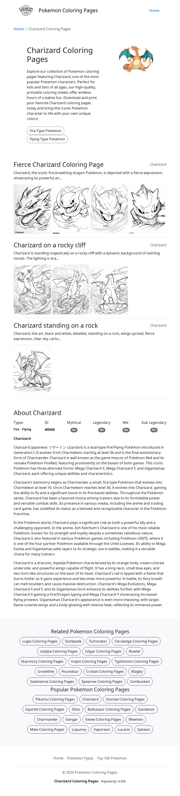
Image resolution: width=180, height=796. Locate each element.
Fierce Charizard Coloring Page (59, 164)
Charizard (158, 164)
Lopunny (79, 729)
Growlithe (46, 671)
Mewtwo (136, 719)
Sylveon (143, 729)
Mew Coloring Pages (47, 729)
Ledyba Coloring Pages (59, 651)
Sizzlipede (73, 641)
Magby (137, 671)
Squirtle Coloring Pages (44, 709)
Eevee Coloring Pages (103, 719)
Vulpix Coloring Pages (89, 661)
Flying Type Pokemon (47, 139)
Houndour (70, 671)
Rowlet (134, 651)
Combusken (140, 681)
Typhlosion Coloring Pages (137, 661)
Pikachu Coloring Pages (55, 699)
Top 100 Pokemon (112, 758)
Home (154, 10)
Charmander (47, 719)
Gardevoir (146, 709)
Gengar (71, 719)
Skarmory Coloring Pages (42, 661)
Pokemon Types (80, 758)
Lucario (124, 729)
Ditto (76, 709)
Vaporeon (102, 729)
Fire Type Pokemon (45, 130)
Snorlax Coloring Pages (125, 699)
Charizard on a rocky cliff (50, 245)
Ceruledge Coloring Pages (136, 641)
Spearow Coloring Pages (102, 681)
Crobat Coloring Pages (105, 671)
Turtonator (98, 641)
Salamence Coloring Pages (52, 681)
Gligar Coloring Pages (103, 651)
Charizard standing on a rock (56, 325)
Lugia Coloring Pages (40, 641)
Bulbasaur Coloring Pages (109, 709)
